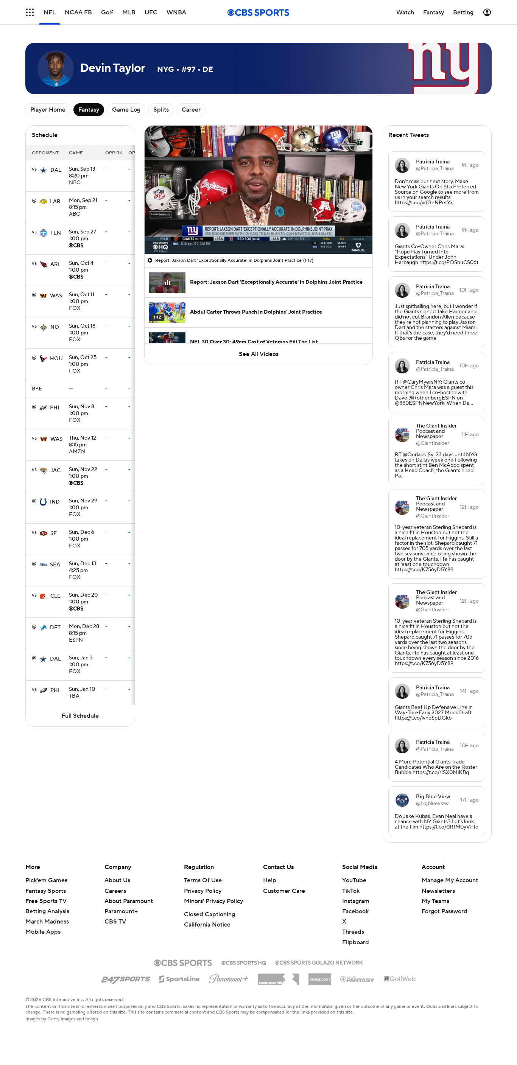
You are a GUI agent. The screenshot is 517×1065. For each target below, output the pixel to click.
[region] (258, 190)
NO (54, 327)
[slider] (258, 232)
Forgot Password (444, 911)
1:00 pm (82, 235)
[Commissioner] (278, 976)
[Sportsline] (179, 978)
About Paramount (128, 901)
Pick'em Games (46, 880)
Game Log (126, 109)
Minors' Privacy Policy (213, 901)
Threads (353, 932)
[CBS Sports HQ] (243, 962)
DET (55, 627)
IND (55, 502)
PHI (54, 407)
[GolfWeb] (400, 979)
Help (269, 880)
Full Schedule (80, 716)
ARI (54, 264)
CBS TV (115, 921)
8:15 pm (83, 204)
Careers (115, 891)
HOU (56, 358)
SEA (55, 564)
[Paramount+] (229, 977)
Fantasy (88, 109)
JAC (55, 470)
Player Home (47, 109)
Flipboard (355, 942)
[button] (30, 12)
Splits (161, 109)
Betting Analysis (47, 911)
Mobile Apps (43, 932)
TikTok (351, 891)
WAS (56, 295)
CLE (55, 596)
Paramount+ (121, 911)
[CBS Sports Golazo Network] (319, 961)
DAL (55, 170)
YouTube (354, 880)
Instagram (355, 901)
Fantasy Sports (45, 891)
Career (191, 109)
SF (53, 533)
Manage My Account (450, 880)
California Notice (207, 924)
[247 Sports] (125, 977)
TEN (55, 233)
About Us (117, 880)
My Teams (435, 901)
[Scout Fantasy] (357, 979)
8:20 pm (82, 172)
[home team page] (43, 170)
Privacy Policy (202, 891)
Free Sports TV (46, 901)
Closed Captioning (209, 914)
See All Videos (259, 354)
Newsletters (438, 891)
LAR (55, 201)
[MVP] (319, 976)
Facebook (355, 911)
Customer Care (284, 891)
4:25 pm (82, 567)
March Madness (47, 921)
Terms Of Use (203, 880)
